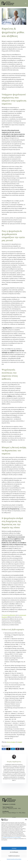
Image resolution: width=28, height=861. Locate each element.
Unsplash (19, 742)
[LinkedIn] (13, 749)
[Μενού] (25, 3)
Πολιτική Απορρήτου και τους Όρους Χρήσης (12, 837)
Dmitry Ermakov (11, 742)
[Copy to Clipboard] (22, 749)
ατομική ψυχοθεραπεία (9, 615)
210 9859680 (12, 804)
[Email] (17, 749)
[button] (26, 819)
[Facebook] (4, 749)
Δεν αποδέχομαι (14, 852)
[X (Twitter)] (8, 749)
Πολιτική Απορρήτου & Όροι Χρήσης (14, 859)
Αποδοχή (14, 848)
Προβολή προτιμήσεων (14, 855)
